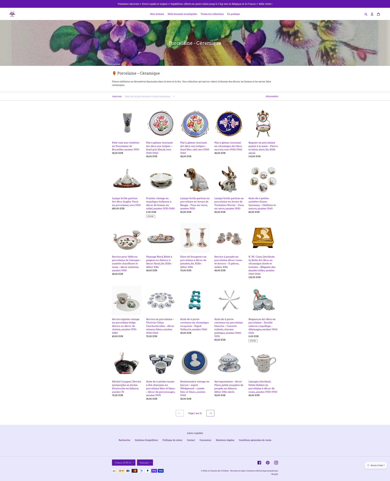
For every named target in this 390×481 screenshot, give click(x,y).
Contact (191, 440)
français (144, 462)
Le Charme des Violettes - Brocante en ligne (227, 470)
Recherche (124, 440)
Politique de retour (172, 440)
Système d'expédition (146, 440)
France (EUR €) (123, 462)
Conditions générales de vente (255, 440)
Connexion (205, 440)
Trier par (117, 96)
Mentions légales (225, 440)
